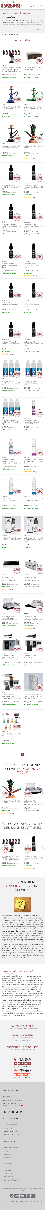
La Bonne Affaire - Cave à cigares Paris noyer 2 (33, 68)
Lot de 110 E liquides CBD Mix (11, 735)
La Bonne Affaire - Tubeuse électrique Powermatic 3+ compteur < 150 (11, 658)
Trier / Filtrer (23, 40)
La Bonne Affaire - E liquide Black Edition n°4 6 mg (33, 343)
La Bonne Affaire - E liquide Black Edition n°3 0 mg (33, 226)
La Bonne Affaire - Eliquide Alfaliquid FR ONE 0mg (11, 499)
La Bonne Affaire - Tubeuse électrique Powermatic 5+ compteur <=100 (11, 697)
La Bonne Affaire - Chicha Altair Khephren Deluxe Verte (33, 108)
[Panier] (36, 6)
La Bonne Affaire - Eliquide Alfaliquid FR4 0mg (33, 499)
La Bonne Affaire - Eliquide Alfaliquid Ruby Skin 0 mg (11, 539)
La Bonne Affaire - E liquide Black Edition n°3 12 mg (10, 265)
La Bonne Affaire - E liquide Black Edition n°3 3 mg (33, 265)
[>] (43, 793)
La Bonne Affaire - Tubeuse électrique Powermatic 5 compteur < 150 (33, 658)
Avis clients (7, 1157)
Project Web (38, 1201)
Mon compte (7, 1128)
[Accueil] (2, 34)
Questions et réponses (10, 1147)
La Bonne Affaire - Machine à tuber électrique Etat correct (32, 578)
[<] (2, 793)
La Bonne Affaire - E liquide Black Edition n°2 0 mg (11, 226)
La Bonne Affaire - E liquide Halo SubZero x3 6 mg (33, 383)
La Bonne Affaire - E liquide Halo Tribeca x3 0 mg (10, 422)
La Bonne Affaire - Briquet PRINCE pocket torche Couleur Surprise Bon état (11, 69)
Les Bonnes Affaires (11, 34)
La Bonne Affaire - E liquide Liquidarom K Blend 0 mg (31, 422)
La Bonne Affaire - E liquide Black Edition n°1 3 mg (33, 187)
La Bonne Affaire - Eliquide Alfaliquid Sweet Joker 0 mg (33, 539)
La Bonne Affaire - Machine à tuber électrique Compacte (9, 578)
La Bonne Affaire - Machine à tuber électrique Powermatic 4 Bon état (11, 618)
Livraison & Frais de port (11, 1134)
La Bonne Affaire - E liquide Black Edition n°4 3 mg (11, 343)
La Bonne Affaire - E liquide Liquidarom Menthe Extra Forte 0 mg (11, 461)
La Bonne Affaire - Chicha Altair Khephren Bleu (11, 108)
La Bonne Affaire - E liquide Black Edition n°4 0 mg (11, 304)
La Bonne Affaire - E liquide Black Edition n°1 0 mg (11, 187)
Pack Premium (8, 1177)
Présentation (7, 1170)
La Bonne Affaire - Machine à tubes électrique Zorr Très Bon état (33, 618)
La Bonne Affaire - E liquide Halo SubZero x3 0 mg (11, 383)
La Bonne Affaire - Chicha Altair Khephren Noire (11, 147)
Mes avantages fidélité (11, 1131)
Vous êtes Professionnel (11, 1180)
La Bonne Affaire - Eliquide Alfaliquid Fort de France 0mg (33, 461)
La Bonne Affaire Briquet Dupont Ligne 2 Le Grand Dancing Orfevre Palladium (33, 697)
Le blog (5, 1151)
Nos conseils (7, 1154)
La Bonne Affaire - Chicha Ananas (33, 147)
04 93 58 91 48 (9, 1097)
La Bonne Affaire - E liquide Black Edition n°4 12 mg (33, 304)
